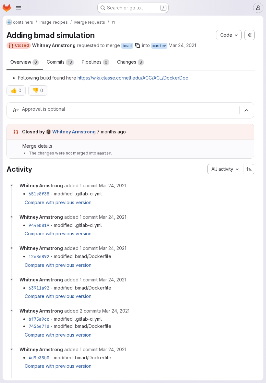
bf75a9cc (39, 319)
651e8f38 (39, 194)
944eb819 (39, 225)
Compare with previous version (58, 202)
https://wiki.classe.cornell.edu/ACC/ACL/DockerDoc (133, 77)
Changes (129, 62)
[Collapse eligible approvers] (246, 111)
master (159, 45)
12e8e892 (39, 256)
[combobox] (225, 169)
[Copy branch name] (137, 45)
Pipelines (94, 62)
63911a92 (39, 288)
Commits (59, 62)
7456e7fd (39, 326)
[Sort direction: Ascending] (249, 169)
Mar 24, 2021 (182, 45)
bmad (127, 45)
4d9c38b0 (39, 358)
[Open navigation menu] (18, 8)
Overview (23, 62)
